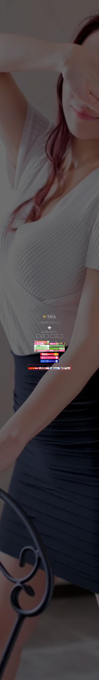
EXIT (56, 336)
